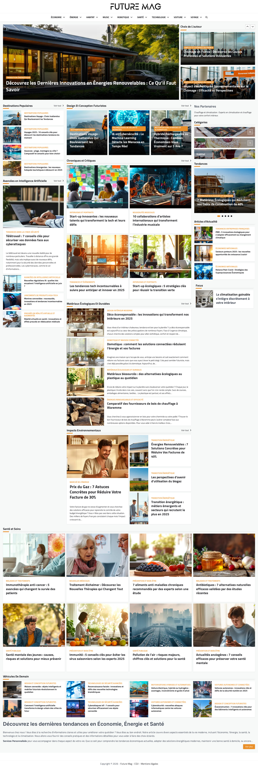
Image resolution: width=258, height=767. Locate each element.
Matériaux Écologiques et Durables (215, 196)
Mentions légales (149, 764)
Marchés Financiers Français (230, 266)
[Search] (206, 17)
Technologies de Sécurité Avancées (125, 128)
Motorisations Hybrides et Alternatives (168, 128)
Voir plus (249, 746)
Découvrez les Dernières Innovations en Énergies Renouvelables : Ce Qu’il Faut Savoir (91, 86)
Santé (140, 17)
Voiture (178, 17)
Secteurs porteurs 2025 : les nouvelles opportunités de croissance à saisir (233, 235)
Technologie (159, 17)
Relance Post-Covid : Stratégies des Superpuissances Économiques (232, 253)
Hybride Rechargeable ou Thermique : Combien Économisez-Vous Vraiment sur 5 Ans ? (171, 139)
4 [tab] (228, 216)
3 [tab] (225, 216)
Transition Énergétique (18, 77)
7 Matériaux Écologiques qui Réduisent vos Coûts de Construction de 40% (224, 201)
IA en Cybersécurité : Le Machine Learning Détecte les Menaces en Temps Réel (128, 139)
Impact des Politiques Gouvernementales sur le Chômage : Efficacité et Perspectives (216, 53)
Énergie (74, 17)
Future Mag (126, 764)
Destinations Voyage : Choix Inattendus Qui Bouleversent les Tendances (84, 139)
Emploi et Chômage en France (198, 47)
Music (106, 17)
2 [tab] (222, 216)
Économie (56, 17)
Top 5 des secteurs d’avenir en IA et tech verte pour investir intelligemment (234, 271)
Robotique (123, 17)
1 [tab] (218, 216)
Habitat (90, 17)
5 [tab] (231, 216)
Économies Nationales (226, 230)
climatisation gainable (235, 294)
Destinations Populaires (82, 129)
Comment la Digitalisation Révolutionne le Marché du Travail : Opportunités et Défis (212, 88)
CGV (136, 764)
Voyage (194, 17)
